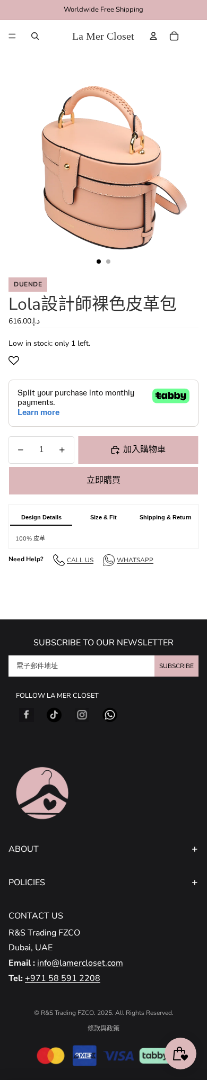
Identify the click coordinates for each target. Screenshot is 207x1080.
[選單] (12, 36)
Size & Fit (103, 517)
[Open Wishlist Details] (196, 36)
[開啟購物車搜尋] (35, 36)
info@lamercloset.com (80, 963)
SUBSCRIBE (176, 666)
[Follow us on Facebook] (26, 715)
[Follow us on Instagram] (82, 715)
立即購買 (103, 480)
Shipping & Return (166, 517)
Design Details (41, 517)
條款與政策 (103, 1028)
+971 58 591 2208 (62, 978)
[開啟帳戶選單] (153, 36)
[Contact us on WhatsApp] (109, 715)
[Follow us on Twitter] (54, 715)
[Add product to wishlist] (15, 360)
